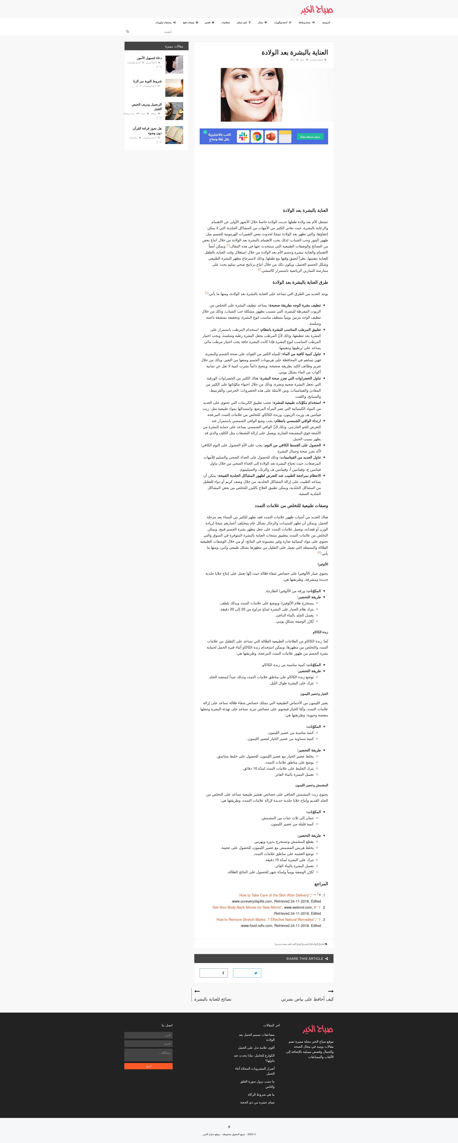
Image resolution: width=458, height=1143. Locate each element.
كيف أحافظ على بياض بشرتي (307, 999)
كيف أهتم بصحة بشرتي (286, 943)
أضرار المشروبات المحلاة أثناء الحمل (255, 1071)
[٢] (259, 269)
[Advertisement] (298, 175)
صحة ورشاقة (129, 113)
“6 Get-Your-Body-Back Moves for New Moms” (265, 907)
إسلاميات (133, 138)
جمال (301, 60)
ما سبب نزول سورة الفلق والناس (257, 1084)
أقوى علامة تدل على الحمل (256, 1047)
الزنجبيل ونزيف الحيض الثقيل (147, 106)
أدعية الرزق (151, 62)
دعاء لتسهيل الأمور (149, 57)
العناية (322, 943)
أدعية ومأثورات (133, 62)
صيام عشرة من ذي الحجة (257, 1102)
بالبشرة (306, 943)
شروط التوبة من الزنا (147, 81)
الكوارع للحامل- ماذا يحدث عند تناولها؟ (254, 1058)
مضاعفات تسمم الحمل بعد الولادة (257, 1037)
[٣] (319, 552)
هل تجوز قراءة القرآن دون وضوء (147, 130)
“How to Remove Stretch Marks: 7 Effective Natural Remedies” (266, 919)
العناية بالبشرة (316, 60)
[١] (228, 245)
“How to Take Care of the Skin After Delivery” (275, 895)
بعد (299, 943)
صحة (143, 113)
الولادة (314, 943)
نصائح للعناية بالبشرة (213, 999)
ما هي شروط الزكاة (261, 1094)
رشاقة (153, 113)
